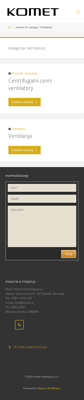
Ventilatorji (31, 73)
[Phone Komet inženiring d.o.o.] (19, 324)
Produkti (17, 73)
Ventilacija (20, 135)
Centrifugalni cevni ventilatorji (30, 84)
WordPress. (54, 388)
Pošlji (68, 254)
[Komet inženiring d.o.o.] (33, 11)
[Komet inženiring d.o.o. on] (10, 325)
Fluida (40, 388)
